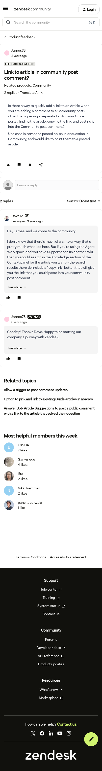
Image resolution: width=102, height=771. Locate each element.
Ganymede (26, 459)
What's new (49, 689)
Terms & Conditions (31, 557)
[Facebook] (42, 733)
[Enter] (8, 22)
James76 (18, 50)
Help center (49, 589)
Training (49, 597)
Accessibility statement (68, 557)
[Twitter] (33, 733)
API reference (49, 656)
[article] (51, 257)
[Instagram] (68, 733)
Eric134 (23, 445)
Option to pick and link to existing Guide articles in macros (48, 399)
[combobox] (51, 22)
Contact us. (67, 724)
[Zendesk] (51, 758)
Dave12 (17, 216)
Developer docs (49, 647)
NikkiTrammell (29, 488)
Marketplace (49, 698)
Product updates (51, 664)
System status (49, 605)
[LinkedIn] (51, 733)
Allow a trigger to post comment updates (36, 390)
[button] (5, 10)
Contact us (51, 614)
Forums (51, 639)
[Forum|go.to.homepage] (32, 9)
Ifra (20, 473)
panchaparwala (30, 502)
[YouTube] (59, 733)
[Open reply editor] (51, 185)
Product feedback (21, 37)
